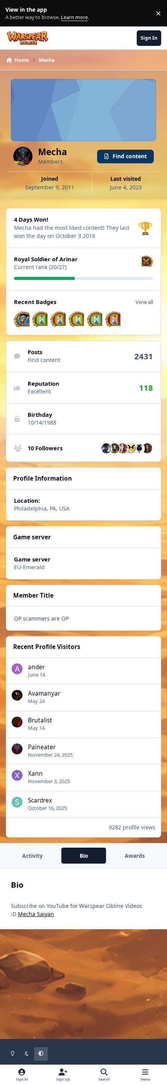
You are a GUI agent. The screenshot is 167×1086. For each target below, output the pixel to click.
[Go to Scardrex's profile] (17, 802)
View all (144, 302)
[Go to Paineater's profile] (17, 748)
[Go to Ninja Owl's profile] (139, 448)
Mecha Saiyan (36, 914)
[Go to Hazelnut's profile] (123, 448)
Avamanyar (44, 693)
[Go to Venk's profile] (115, 448)
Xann (35, 773)
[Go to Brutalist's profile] (17, 722)
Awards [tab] (135, 855)
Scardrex (40, 800)
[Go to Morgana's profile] (147, 448)
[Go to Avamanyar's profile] (17, 695)
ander (36, 667)
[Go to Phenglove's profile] (106, 448)
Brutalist (40, 720)
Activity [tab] (32, 855)
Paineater (42, 747)
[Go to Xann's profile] (17, 775)
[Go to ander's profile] (17, 668)
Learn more (15, 13)
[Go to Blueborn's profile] (131, 448)
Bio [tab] (84, 855)
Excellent (39, 391)
